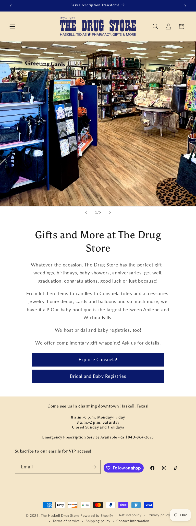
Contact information (132, 521)
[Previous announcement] (10, 5)
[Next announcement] (185, 5)
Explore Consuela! (98, 359)
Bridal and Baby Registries (98, 376)
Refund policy (130, 515)
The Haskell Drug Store (60, 516)
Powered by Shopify (96, 516)
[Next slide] (110, 212)
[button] (12, 26)
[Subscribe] (94, 467)
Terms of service (66, 521)
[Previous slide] (86, 212)
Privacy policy (159, 515)
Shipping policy (98, 521)
